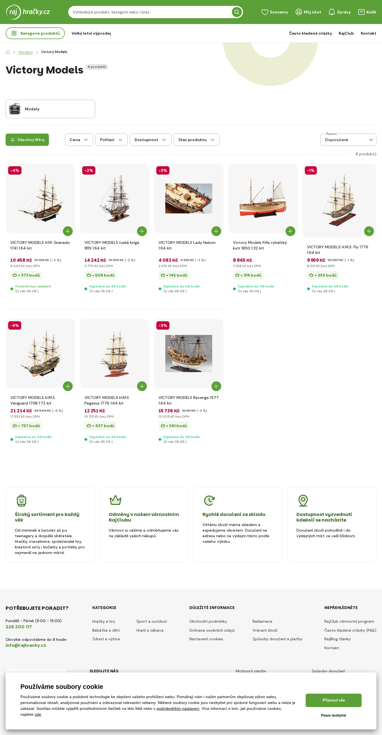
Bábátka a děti (106, 630)
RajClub (346, 33)
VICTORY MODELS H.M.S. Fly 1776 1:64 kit (337, 249)
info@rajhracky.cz (26, 645)
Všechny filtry (30, 139)
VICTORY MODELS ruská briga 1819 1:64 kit (111, 245)
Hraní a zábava (150, 630)
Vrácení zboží (265, 630)
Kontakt (368, 33)
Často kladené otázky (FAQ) (350, 630)
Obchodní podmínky (208, 621)
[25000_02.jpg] (188, 198)
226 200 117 (19, 627)
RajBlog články (337, 638)
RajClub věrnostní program (349, 621)
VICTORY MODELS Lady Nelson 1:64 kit (187, 245)
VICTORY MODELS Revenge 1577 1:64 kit (189, 400)
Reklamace (262, 621)
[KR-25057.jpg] (263, 198)
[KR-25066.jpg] (114, 353)
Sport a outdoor (151, 621)
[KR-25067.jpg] (114, 198)
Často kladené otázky (310, 33)
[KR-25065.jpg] (40, 353)
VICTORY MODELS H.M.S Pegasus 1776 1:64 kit (106, 400)
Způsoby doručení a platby (277, 638)
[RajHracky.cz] (8, 52)
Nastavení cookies (206, 638)
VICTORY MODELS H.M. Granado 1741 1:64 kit (40, 245)
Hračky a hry (103, 621)
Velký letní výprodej (91, 33)
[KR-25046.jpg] (40, 198)
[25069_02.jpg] (188, 353)
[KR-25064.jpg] (339, 200)
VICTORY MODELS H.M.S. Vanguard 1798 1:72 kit (33, 400)
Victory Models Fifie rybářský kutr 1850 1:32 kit (260, 245)
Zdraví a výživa (106, 638)
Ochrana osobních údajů (212, 630)
